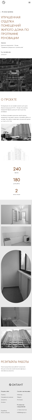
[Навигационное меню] (29, 2)
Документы (4, 400)
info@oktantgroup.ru (21, 412)
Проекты (3, 394)
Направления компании (7, 397)
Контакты (3, 402)
